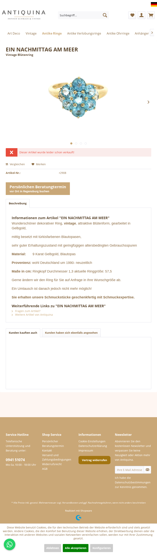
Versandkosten (70, 502)
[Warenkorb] (151, 15)
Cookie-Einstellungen (91, 441)
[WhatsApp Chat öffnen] (9, 544)
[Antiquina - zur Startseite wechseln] (23, 18)
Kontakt (47, 450)
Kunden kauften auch (23, 332)
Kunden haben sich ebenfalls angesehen (71, 332)
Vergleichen (17, 164)
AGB (44, 469)
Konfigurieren (101, 548)
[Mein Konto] (141, 15)
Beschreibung (18, 203)
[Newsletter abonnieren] (147, 470)
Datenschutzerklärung (92, 446)
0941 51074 (15, 459)
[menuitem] (83, 15)
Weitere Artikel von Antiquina (33, 314)
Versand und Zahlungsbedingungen (56, 457)
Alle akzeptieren (75, 548)
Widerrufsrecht (52, 464)
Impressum (85, 450)
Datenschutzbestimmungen (132, 482)
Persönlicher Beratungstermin (53, 443)
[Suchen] (105, 15)
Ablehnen (52, 548)
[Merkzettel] (132, 15)
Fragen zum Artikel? (27, 311)
